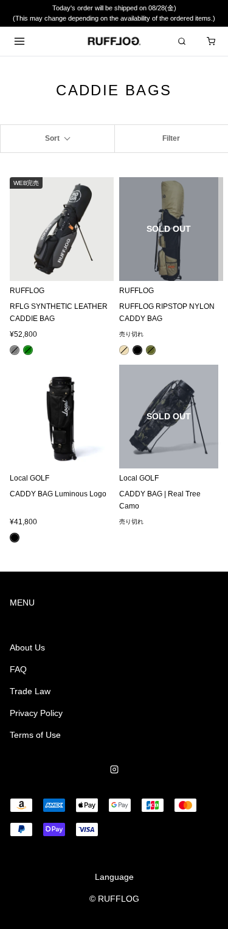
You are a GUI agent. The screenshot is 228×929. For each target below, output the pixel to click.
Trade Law (30, 691)
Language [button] (114, 877)
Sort (52, 138)
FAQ (18, 669)
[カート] (211, 41)
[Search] (182, 41)
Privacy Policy (36, 713)
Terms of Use (35, 735)
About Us (27, 647)
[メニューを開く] (19, 41)
